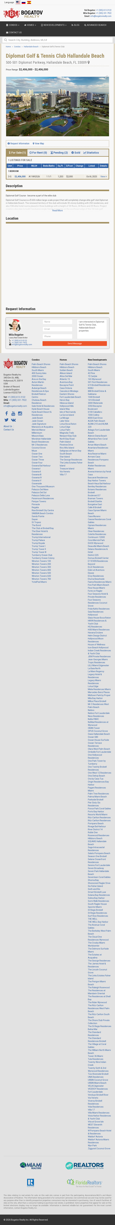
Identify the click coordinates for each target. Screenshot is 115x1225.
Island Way (65, 409)
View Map (39, 143)
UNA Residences (95, 1077)
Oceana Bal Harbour (41, 465)
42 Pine (91, 373)
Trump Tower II (39, 549)
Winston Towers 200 (41, 564)
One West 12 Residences (99, 773)
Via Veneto (65, 471)
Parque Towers (39, 501)
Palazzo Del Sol (39, 492)
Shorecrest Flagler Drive (99, 883)
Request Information (19, 143)
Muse (34, 451)
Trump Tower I (38, 546)
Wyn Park (92, 1145)
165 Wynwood (94, 379)
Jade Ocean (37, 421)
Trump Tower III (39, 552)
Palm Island (65, 442)
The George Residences (71, 459)
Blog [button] (76, 25)
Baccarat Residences (98, 477)
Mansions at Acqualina (42, 427)
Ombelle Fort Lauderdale (99, 752)
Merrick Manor (38, 430)
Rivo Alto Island (67, 448)
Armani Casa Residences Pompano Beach (98, 459)
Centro (35, 397)
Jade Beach (37, 418)
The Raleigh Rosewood (99, 987)
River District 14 (95, 829)
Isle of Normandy (68, 412)
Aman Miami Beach (97, 445)
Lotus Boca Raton (68, 424)
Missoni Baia (38, 436)
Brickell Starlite (95, 501)
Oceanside (37, 483)
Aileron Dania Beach (97, 436)
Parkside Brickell (95, 799)
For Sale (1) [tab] (18, 152)
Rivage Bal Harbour (97, 826)
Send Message (75, 343)
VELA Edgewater (96, 1086)
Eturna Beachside (96, 579)
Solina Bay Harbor (96, 898)
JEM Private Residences (99, 656)
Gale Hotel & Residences (43, 406)
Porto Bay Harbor (96, 811)
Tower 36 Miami (95, 1056)
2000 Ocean (37, 376)
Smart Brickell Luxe (97, 892)
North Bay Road (67, 439)
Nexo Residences (96, 716)
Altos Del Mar (66, 376)
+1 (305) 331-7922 (103, 13)
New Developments (97, 360)
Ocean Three (38, 459)
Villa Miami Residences (98, 1113)
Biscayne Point (67, 385)
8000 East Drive (95, 418)
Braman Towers (95, 498)
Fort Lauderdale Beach (70, 397)
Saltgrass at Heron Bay (70, 451)
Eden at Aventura (96, 570)
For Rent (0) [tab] (39, 152)
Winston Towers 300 (41, 567)
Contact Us (9, 429)
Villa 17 (63, 474)
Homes (63, 360)
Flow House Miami (96, 588)
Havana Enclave (95, 632)
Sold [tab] (77, 152)
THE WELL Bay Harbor (98, 922)
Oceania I (36, 468)
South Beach (66, 454)
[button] (106, 77)
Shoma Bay (93, 880)
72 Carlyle (92, 376)
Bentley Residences (97, 486)
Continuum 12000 (96, 537)
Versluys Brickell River (98, 1095)
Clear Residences (96, 531)
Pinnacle (36, 504)
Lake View (64, 421)
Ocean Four (37, 462)
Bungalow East (95, 504)
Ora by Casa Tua (95, 779)
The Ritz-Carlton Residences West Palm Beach (98, 1008)
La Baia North (94, 668)
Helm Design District (97, 635)
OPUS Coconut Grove (98, 731)
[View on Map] (89, 62)
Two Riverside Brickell (98, 1074)
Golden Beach (66, 370)
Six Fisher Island (95, 886)
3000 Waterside (95, 403)
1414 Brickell (94, 400)
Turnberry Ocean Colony (43, 558)
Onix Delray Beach (96, 776)
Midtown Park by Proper (99, 695)
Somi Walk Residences (98, 901)
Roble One (93, 832)
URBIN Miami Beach (97, 1083)
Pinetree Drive (66, 445)
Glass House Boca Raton (99, 618)
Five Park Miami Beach (98, 585)
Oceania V (36, 480)
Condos (36, 360)
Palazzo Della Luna (41, 495)
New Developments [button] (54, 25)
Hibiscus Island (67, 403)
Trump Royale (38, 543)
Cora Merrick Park (96, 540)
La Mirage (64, 418)
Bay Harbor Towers (97, 480)
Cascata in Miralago (69, 391)
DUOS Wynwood (95, 543)
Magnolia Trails (67, 433)
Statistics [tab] (93, 152)
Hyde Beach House (40, 409)
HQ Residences (95, 626)
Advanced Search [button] (96, 25)
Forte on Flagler (95, 591)
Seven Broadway (96, 868)
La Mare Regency (96, 671)
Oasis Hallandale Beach (99, 734)
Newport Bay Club (68, 436)
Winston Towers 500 (41, 573)
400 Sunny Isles (39, 373)
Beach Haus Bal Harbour (99, 483)
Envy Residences (96, 576)
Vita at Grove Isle (96, 1121)
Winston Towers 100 (41, 561)
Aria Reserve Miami (97, 454)
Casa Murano (94, 516)
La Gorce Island (67, 415)
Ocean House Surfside (98, 740)
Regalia (35, 507)
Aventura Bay (66, 382)
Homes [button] (31, 25)
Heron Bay (64, 400)
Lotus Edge (65, 427)
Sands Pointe (38, 516)
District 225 (93, 555)
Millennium (37, 433)
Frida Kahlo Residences (99, 609)
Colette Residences (97, 534)
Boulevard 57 (94, 495)
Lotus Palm (65, 430)
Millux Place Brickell (97, 701)
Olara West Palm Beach (99, 749)
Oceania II (36, 471)
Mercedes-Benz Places (99, 692)
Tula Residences (95, 1059)
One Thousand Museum (43, 486)
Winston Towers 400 (41, 570)
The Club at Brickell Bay (43, 528)
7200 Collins (93, 415)
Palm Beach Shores (41, 364)
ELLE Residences (96, 567)
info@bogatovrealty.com (100, 16)
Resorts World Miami (97, 814)
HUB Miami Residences (99, 629)
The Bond (36, 525)
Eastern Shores (67, 394)
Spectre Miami (95, 907)
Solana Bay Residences (99, 895)
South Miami (38, 370)
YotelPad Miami (39, 582)
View (103, 176)
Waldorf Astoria (95, 1136)
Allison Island (66, 373)
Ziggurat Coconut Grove (99, 1148)
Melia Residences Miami (99, 689)
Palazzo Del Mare (40, 489)
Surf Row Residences (98, 916)
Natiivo (91, 710)
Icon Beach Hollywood (98, 647)
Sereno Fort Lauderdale (99, 865)
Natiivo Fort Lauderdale (99, 713)
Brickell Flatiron (39, 394)
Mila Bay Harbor (95, 698)
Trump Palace (38, 540)
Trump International (41, 537)
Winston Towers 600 (41, 576)
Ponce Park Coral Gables (99, 808)
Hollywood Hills (67, 406)
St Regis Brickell (95, 910)
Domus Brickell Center (98, 558)
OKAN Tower (94, 728)
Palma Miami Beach (97, 796)
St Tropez (36, 522)
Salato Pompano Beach (99, 853)
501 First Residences (97, 382)
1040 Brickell (94, 397)
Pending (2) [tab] (60, 152)
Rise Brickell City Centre (43, 510)
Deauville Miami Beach (98, 546)
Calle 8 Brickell (94, 507)
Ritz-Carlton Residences (99, 817)
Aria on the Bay (39, 379)
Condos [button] (13, 25)
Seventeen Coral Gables (99, 877)
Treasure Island (67, 468)
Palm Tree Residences (98, 793)
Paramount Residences (43, 498)
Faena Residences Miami (99, 582)
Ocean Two (37, 456)
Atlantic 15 (65, 379)
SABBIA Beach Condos (42, 513)
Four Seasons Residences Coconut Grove (97, 603)
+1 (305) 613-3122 (103, 10)
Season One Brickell (97, 856)
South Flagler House (97, 904)
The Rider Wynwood (97, 1002)
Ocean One (37, 454)
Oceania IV (37, 477)
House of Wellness (96, 644)
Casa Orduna (66, 388)
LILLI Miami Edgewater (98, 665)
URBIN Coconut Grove (98, 1080)
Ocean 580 (93, 737)
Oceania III (36, 474)
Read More (57, 210)
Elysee (91, 573)
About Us (8, 426)
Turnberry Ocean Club (42, 555)
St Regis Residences (97, 913)
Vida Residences (95, 1107)
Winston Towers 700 (41, 579)
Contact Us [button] (15, 32)
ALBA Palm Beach (96, 421)
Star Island (65, 456)
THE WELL (92, 919)
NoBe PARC (93, 719)
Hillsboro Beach (39, 367)
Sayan (35, 519)
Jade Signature (39, 424)
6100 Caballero (95, 412)
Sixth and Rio (94, 889)
